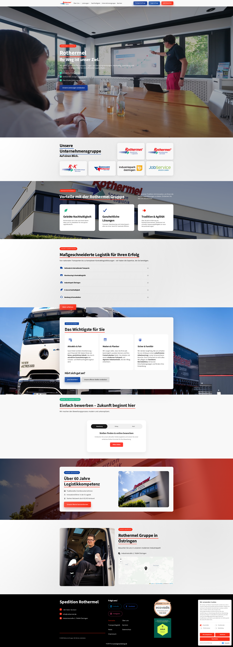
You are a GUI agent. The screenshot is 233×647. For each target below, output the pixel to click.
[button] (146, 568)
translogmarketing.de (119, 644)
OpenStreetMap (159, 583)
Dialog (116, 426)
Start (133, 426)
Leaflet (152, 583)
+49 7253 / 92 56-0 (69, 610)
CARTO (171, 583)
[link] (131, 151)
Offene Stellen (117, 445)
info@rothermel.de (69, 614)
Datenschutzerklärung (206, 643)
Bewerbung (99, 426)
